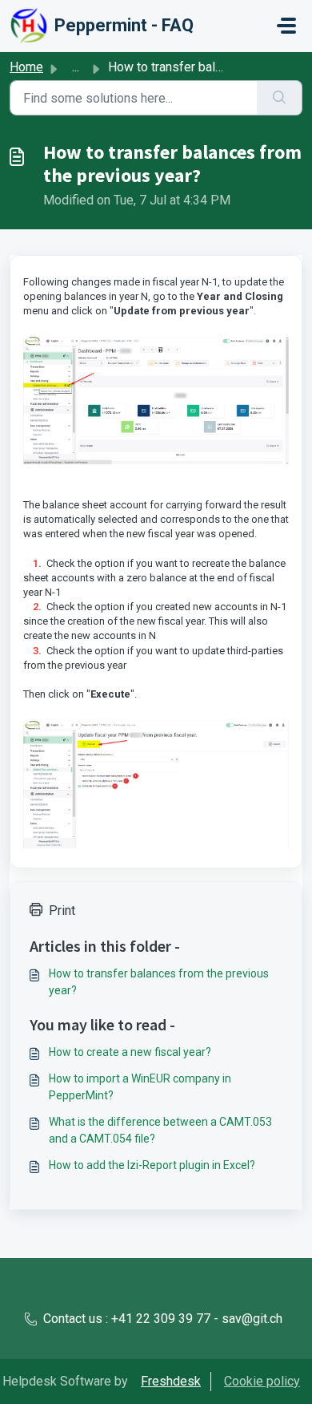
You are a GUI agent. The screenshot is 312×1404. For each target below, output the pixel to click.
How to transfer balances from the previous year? (159, 982)
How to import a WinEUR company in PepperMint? (140, 1087)
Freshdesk (171, 1381)
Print (62, 910)
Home (26, 67)
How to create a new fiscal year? (130, 1052)
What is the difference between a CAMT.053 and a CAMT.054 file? (160, 1130)
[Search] (279, 97)
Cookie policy (262, 1381)
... (75, 67)
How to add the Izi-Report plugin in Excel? (152, 1165)
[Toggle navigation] (286, 25)
